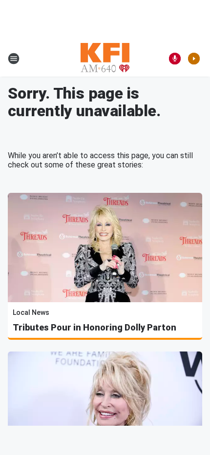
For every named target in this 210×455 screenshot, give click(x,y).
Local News (31, 312)
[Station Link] (105, 58)
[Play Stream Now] (194, 58)
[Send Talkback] (175, 58)
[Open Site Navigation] (14, 58)
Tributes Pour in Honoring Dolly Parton (94, 327)
